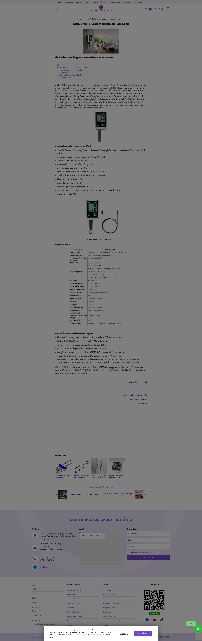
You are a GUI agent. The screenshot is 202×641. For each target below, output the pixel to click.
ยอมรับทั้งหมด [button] (143, 634)
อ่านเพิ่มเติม (54, 637)
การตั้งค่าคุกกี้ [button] (124, 634)
